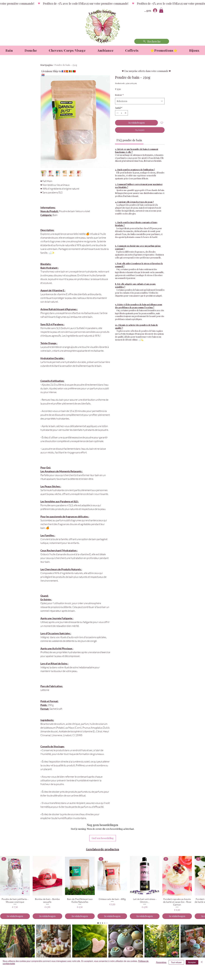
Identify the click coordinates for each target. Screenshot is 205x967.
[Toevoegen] (162, 122)
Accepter (192, 962)
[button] (161, 10)
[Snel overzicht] (47, 876)
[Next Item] (200, 942)
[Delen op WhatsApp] (127, 349)
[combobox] (140, 101)
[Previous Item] (4, 942)
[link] (129, 140)
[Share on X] (132, 349)
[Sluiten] (201, 962)
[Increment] (125, 112)
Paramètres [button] (161, 962)
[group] (102, 887)
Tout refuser (176, 962)
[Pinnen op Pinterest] (122, 349)
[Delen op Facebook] (117, 349)
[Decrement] (117, 112)
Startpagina (46, 65)
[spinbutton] (121, 112)
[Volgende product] (201, 875)
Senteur (119, 95)
